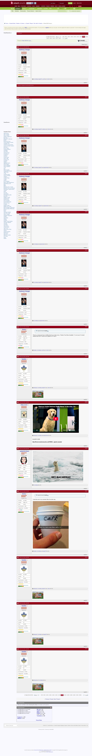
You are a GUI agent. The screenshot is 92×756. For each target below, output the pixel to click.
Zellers (5, 238)
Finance (48, 6)
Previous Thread (49, 699)
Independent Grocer (8, 171)
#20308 (86, 557)
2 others (48, 129)
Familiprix (6, 150)
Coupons (29, 6)
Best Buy (6, 137)
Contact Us (45, 725)
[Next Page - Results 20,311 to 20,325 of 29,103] (63, 38)
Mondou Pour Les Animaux (9, 188)
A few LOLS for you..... (26, 40)
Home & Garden (61, 6)
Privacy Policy (83, 725)
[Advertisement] (44, 91)
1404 (54, 38)
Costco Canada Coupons (9, 145)
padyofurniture (46, 167)
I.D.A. (5, 167)
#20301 (86, 250)
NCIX (5, 191)
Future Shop (6, 157)
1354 (84, 36)
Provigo (5, 204)
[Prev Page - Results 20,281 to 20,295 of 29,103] (60, 37)
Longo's (5, 179)
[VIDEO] (38, 713)
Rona (5, 211)
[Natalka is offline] (23, 368)
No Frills (5, 192)
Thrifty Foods (6, 227)
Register (79, 3)
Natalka (35, 350)
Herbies (5, 161)
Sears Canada (7, 214)
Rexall (5, 209)
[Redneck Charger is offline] (23, 60)
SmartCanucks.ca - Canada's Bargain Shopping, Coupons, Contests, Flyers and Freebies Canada (64, 725)
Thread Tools (84, 44)
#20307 (86, 491)
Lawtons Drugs (7, 174)
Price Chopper (7, 200)
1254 (69, 36)
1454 (57, 38)
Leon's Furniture (7, 175)
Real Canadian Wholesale (9, 208)
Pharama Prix (6, 198)
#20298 (86, 135)
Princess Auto (6, 203)
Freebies (38, 6)
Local (69, 8)
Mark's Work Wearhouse (9, 182)
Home (16, 6)
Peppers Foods (7, 197)
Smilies (38, 710)
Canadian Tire (6, 143)
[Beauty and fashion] (72, 6)
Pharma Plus (6, 199)
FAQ (12, 11)
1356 (48, 38)
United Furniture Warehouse (7, 232)
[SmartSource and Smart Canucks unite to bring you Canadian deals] (9, 125)
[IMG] (38, 712)
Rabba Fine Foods (7, 206)
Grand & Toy (6, 159)
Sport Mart (6, 217)
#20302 (86, 288)
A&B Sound (6, 133)
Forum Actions (30, 11)
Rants (56, 6)
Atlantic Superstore (8, 136)
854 (66, 36)
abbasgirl (35, 387)
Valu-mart (6, 233)
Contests (43, 6)
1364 (51, 38)
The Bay (5, 223)
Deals (19, 6)
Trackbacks (39, 715)
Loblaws (5, 176)
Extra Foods (6, 148)
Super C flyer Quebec (8, 221)
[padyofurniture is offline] (23, 460)
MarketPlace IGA (7, 183)
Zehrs (5, 237)
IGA (4, 168)
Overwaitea (6, 193)
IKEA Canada (6, 169)
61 (24, 343)
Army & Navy (6, 135)
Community (22, 11)
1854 (60, 38)
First (36, 695)
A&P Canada (6, 134)
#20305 (86, 402)
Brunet (5, 140)
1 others (47, 350)
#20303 (86, 326)
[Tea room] (70, 6)
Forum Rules (39, 720)
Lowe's (5, 180)
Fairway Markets (7, 149)
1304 (72, 36)
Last (65, 38)
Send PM (85, 82)
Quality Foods (6, 205)
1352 (78, 36)
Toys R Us (6, 228)
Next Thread (57, 699)
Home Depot (6, 164)
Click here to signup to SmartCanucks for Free (25, 85)
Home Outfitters (7, 166)
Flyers (33, 6)
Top (50, 8)
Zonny (24, 329)
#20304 (86, 356)
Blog (12, 8)
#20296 (86, 46)
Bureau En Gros (7, 141)
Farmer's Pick (6, 152)
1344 (75, 36)
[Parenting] (76, 6)
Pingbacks (19, 717)
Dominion (6, 147)
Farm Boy (6, 151)
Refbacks (19, 718)
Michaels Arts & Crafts (8, 186)
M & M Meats (6, 181)
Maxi (5, 184)
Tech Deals (23, 6)
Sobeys (5, 216)
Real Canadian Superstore (9, 207)
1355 (87, 36)
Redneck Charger (24, 49)
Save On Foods (7, 213)
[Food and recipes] (74, 6)
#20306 (86, 448)
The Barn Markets (7, 222)
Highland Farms (7, 163)
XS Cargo (6, 236)
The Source (6, 225)
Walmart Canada (7, 235)
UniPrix (5, 230)
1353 (81, 36)
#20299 (86, 173)
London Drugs (6, 177)
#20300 (86, 211)
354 (63, 36)
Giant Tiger (6, 158)
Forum (18, 8)
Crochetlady (36, 129)
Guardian (5, 160)
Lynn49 (42, 350)
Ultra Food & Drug (7, 229)
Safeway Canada (7, 212)
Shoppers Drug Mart (8, 215)
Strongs (5, 220)
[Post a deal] (80, 6)
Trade (78, 8)
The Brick (6, 224)
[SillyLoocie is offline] (23, 414)
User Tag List (19, 33)
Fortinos (5, 156)
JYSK (5, 173)
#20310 (86, 648)
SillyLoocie (24, 405)
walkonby (44, 129)
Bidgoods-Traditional (8, 139)
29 (24, 381)
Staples (5, 219)
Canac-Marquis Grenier (8, 142)
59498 (83, 41)
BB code (39, 709)
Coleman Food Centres (8, 144)
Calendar (17, 11)
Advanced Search (75, 11)
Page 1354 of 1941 (51, 36)
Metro (5, 185)
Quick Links (38, 11)
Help (74, 3)
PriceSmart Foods (7, 201)
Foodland (5, 155)
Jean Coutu (6, 172)
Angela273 (40, 129)
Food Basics (6, 153)
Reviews (52, 6)
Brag (61, 8)
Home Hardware (7, 165)
